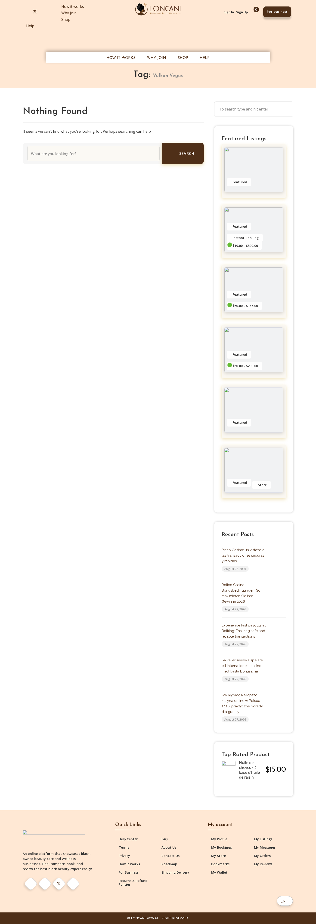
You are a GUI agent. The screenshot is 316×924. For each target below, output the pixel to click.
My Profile (219, 839)
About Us (168, 847)
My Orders (262, 856)
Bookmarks (220, 864)
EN (283, 901)
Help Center (128, 839)
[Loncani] (158, 9)
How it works (72, 6)
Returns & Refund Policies (133, 882)
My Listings (263, 839)
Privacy (124, 856)
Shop (65, 19)
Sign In (229, 12)
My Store (218, 856)
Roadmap (169, 864)
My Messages (265, 847)
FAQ (164, 839)
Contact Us (170, 856)
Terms (124, 847)
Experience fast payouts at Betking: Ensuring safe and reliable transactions (244, 631)
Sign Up (242, 12)
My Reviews (263, 864)
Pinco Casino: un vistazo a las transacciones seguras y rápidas (243, 555)
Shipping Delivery (175, 872)
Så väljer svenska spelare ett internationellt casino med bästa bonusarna (242, 665)
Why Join (69, 12)
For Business (277, 12)
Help (30, 25)
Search (187, 153)
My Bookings (221, 847)
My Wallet (219, 872)
